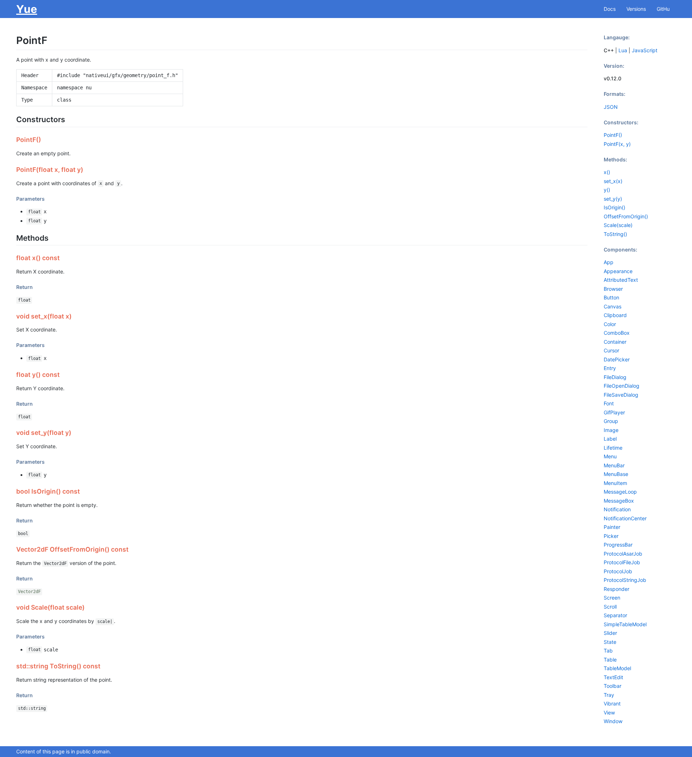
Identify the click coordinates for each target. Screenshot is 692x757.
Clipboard (615, 315)
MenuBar (614, 465)
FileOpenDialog (621, 386)
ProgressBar (618, 545)
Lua (622, 50)
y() (607, 190)
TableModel (617, 668)
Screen (612, 598)
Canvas (612, 306)
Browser (613, 289)
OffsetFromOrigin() (626, 216)
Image (611, 430)
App (608, 262)
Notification (617, 509)
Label (610, 439)
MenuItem (615, 483)
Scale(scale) (618, 225)
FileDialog (615, 377)
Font (609, 403)
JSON (611, 107)
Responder (616, 589)
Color (610, 324)
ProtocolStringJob (625, 580)
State (610, 642)
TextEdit (613, 677)
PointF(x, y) (617, 144)
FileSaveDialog (621, 395)
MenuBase (616, 474)
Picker (611, 536)
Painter (612, 527)
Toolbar (612, 686)
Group (611, 421)
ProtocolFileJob (622, 562)
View (609, 712)
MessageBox (619, 501)
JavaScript (644, 50)
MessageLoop (620, 492)
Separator (615, 615)
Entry (610, 368)
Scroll (610, 607)
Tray (609, 695)
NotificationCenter (625, 518)
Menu (610, 456)
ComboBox (617, 333)
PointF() (613, 135)
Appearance (618, 271)
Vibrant (612, 703)
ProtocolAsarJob (623, 554)
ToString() (615, 234)
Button (611, 297)
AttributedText (621, 280)
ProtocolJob (618, 571)
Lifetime (613, 448)
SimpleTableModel (625, 624)
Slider (610, 633)
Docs (610, 9)
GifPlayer (614, 412)
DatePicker (617, 359)
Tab (608, 650)
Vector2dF (29, 591)
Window (613, 721)
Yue (26, 9)
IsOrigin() (614, 207)
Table (610, 659)
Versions (636, 9)
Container (615, 342)
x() (607, 172)
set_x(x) (613, 181)
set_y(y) (613, 199)
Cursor (611, 350)
